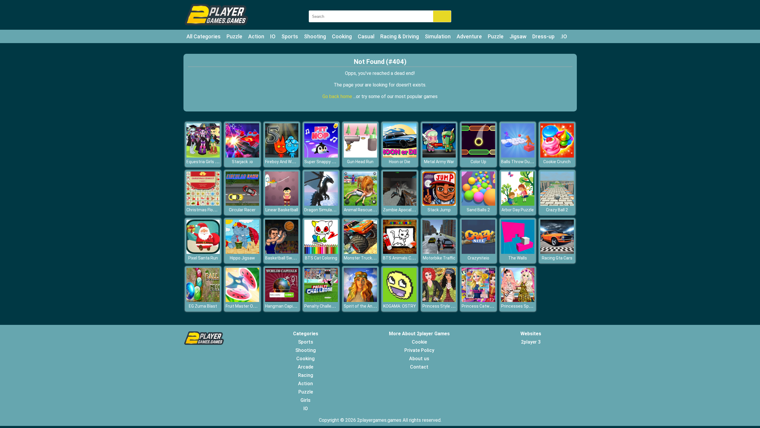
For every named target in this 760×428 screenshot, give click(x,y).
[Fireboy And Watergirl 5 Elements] (282, 155)
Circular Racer (242, 209)
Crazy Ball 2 (557, 209)
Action (256, 36)
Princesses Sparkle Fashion (527, 306)
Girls (305, 400)
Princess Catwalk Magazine (488, 306)
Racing (305, 375)
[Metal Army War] (439, 155)
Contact (419, 367)
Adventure (469, 36)
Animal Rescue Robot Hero (369, 209)
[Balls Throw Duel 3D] (518, 155)
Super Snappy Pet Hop (325, 161)
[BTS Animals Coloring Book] (400, 252)
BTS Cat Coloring (321, 258)
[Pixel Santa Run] (203, 252)
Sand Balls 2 (478, 209)
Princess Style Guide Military (449, 306)
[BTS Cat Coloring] (321, 252)
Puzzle (234, 36)
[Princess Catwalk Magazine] (478, 300)
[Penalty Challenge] (321, 300)
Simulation (438, 36)
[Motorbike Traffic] (439, 252)
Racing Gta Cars (557, 258)
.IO (563, 36)
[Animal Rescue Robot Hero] (360, 204)
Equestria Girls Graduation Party (216, 161)
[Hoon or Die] (400, 155)
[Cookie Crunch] (557, 155)
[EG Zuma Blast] (203, 300)
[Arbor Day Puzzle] (518, 204)
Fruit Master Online (244, 306)
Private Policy (419, 350)
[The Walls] (518, 252)
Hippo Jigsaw (242, 258)
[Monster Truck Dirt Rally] (360, 252)
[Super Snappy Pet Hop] (321, 155)
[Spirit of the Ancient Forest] (360, 300)
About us (419, 358)
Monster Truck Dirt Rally (367, 258)
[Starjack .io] (242, 155)
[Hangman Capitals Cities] (282, 300)
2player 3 (531, 342)
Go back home (337, 96)
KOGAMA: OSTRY (399, 306)
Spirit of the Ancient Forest (369, 306)
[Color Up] (478, 155)
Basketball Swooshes (285, 258)
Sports (289, 36)
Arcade (305, 367)
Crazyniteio (478, 258)
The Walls (517, 258)
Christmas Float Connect (210, 209)
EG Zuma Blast (203, 306)
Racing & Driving (399, 36)
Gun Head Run (360, 161)
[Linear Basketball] (282, 204)
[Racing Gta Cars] (557, 252)
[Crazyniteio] (478, 252)
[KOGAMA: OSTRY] (400, 300)
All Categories (203, 36)
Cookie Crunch (557, 161)
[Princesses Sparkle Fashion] (518, 300)
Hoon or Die (399, 161)
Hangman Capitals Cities (288, 306)
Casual (366, 36)
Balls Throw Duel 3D (520, 161)
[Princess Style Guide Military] (439, 300)
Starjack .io (242, 161)
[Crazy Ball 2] (557, 204)
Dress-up (543, 36)
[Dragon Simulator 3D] (321, 204)
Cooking (342, 36)
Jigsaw (517, 36)
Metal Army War (439, 161)
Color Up (478, 161)
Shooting (315, 36)
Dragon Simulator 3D (323, 209)
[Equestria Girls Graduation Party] (203, 155)
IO (273, 36)
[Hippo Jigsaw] (242, 252)
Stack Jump (439, 209)
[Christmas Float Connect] (203, 204)
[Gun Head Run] (360, 155)
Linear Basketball (281, 209)
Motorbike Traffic (439, 258)
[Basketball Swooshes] (282, 252)
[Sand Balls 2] (478, 204)
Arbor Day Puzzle (517, 209)
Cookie (419, 342)
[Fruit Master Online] (242, 300)
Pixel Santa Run (203, 258)
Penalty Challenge (321, 306)
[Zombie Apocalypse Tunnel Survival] (400, 204)
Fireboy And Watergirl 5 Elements (296, 161)
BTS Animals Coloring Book (408, 258)
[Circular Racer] (242, 204)
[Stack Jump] (439, 204)
